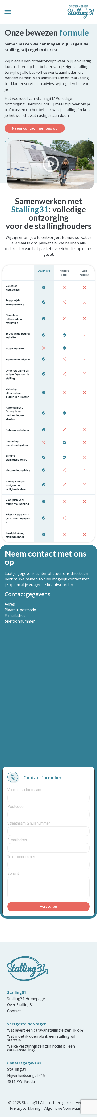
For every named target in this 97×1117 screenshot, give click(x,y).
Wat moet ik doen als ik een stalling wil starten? (41, 1038)
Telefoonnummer (21, 857)
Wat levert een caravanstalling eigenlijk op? (45, 1030)
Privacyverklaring (25, 1108)
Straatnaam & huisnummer (28, 824)
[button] (7, 11)
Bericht (13, 874)
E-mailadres (17, 840)
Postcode (15, 807)
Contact (14, 1010)
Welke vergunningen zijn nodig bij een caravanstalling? (41, 1048)
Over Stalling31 (20, 1004)
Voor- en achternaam (24, 790)
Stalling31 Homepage (26, 998)
